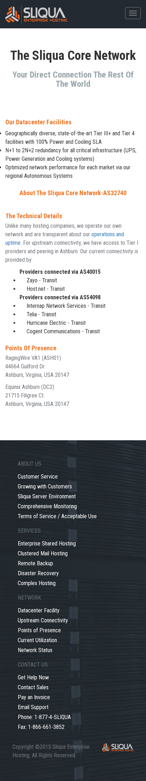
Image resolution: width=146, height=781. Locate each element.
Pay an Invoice (34, 697)
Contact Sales (33, 687)
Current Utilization (37, 640)
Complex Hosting (37, 583)
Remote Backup (35, 563)
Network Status (35, 650)
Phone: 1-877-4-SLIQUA (44, 717)
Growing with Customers (45, 486)
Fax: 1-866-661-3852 (41, 727)
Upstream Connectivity (43, 620)
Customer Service (38, 476)
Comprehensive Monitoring (47, 506)
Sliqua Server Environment (47, 496)
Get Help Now (33, 677)
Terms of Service (37, 516)
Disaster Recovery (38, 573)
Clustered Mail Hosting (43, 553)
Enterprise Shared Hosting (47, 543)
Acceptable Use (79, 516)
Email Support (33, 707)
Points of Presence (39, 630)
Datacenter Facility (39, 610)
